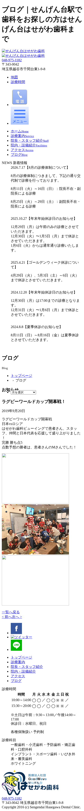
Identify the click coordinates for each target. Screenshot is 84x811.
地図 (14, 77)
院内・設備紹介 (23, 671)
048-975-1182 (12, 60)
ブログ (16, 681)
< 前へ (7, 617)
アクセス (18, 676)
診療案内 (18, 662)
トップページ (21, 376)
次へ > (17, 617)
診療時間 (18, 82)
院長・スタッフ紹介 (27, 667)
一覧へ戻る (11, 612)
